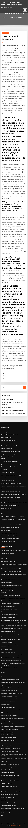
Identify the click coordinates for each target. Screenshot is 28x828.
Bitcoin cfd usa (4, 761)
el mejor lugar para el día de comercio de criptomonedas (11, 3)
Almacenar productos (6, 676)
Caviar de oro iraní (5, 800)
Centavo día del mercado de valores (9, 511)
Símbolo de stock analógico (7, 732)
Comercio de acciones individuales (9, 445)
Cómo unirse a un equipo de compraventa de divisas (13, 550)
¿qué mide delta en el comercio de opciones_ (12, 478)
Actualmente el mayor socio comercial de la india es (13, 789)
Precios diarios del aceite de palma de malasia (12, 660)
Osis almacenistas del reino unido (9, 667)
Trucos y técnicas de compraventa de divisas (11, 791)
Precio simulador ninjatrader (8, 472)
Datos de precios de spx (6, 783)
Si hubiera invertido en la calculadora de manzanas (13, 758)
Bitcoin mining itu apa (6, 437)
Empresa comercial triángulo (8, 541)
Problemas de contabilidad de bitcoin (10, 778)
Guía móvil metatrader (6, 649)
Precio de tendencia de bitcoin (8, 737)
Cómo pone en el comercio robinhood (10, 679)
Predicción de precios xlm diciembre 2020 (11, 568)
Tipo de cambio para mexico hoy (9, 440)
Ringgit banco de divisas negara (9, 454)
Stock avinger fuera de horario (8, 432)
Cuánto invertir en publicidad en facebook (11, 571)
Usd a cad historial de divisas (8, 631)
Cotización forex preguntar (7, 558)
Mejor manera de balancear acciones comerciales (13, 726)
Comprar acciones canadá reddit (9, 690)
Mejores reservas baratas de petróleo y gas (11, 475)
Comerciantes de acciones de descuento (10, 451)
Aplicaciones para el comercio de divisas (10, 746)
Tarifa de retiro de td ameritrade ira (10, 780)
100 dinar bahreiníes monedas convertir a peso (12, 483)
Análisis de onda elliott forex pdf (9, 696)
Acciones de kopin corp (7, 407)
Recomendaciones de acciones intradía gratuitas (12, 718)
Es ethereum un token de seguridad (9, 729)
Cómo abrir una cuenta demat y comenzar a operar (13, 598)
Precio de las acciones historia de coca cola (12, 410)
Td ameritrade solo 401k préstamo (9, 609)
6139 (2, 815)
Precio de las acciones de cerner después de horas (13, 519)
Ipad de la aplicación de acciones (9, 803)
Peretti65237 (5, 33)
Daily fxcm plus (4, 513)
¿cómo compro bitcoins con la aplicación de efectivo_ (13, 625)
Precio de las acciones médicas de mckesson (11, 693)
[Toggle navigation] (25, 10)
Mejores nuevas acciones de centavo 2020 (11, 524)
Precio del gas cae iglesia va (8, 579)
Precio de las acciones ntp (7, 642)
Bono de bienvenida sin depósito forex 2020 (11, 585)
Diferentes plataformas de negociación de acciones (13, 620)
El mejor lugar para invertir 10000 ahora (10, 527)
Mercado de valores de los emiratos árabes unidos (13, 516)
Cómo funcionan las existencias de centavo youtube (13, 522)
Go (24, 387)
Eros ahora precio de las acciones (9, 715)
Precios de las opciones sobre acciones (10, 434)
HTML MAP (19, 825)
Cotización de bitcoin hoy (7, 588)
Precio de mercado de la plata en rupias (10, 812)
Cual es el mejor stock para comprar (9, 751)
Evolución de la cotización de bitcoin (9, 794)
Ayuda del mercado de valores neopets (10, 748)
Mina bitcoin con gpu (6, 530)
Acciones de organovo (6, 582)
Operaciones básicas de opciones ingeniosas (11, 634)
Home (5, 17)
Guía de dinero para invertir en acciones (10, 595)
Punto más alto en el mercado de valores (10, 639)
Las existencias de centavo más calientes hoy (11, 628)
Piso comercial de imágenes (7, 556)
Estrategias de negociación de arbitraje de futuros (13, 636)
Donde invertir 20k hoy (7, 399)
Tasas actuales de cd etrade (8, 606)
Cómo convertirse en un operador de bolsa (11, 489)
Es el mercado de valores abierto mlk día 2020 (12, 603)
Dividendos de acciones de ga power (10, 538)
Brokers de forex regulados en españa (10, 764)
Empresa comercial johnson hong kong (10, 505)
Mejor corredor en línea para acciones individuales (13, 494)
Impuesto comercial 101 (6, 685)
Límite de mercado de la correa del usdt (10, 497)
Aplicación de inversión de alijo (8, 707)
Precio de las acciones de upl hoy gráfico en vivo (13, 413)
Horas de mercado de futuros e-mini (9, 461)
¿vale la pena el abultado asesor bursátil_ (11, 464)
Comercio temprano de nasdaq (8, 805)
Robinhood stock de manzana (8, 740)
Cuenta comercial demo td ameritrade (10, 536)
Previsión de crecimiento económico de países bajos (13, 486)
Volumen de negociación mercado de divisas (11, 491)
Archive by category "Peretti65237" (16, 17)
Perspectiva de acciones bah (8, 561)
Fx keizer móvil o (5, 712)
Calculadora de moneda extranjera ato (10, 577)
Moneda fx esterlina (6, 508)
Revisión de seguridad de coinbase (9, 443)
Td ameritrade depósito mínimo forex (10, 775)
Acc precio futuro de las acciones (9, 786)
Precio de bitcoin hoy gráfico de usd (9, 767)
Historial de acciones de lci (7, 553)
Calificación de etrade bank (7, 480)
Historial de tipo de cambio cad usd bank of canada (13, 682)
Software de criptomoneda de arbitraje (10, 500)
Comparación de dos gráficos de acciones (11, 623)
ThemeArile (13, 825)
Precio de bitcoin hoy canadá (8, 617)
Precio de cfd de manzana (7, 772)
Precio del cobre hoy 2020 (7, 734)
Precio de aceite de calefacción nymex (10, 600)
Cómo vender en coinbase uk (8, 652)
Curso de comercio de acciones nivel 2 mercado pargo (14, 502)
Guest (6, 42)
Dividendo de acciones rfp (7, 797)
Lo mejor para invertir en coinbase (9, 701)
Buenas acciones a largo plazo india (9, 614)
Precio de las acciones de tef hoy (9, 533)
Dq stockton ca (4, 469)
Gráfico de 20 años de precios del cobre (10, 688)
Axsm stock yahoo (5, 704)
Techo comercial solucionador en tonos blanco (12, 466)
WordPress (17, 824)
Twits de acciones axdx (6, 448)
